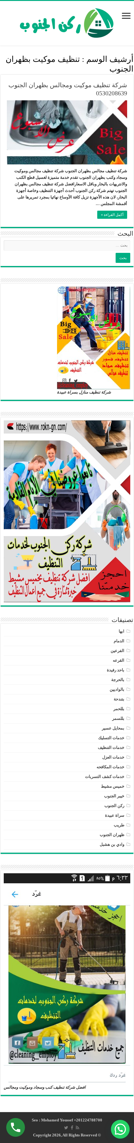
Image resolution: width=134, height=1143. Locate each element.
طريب (119, 825)
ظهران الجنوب (112, 834)
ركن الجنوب (114, 805)
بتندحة (119, 699)
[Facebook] (72, 1127)
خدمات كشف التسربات (104, 776)
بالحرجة (117, 679)
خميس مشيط (112, 786)
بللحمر (118, 708)
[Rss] (77, 1127)
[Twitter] (66, 1127)
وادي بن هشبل (112, 844)
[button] (120, 1129)
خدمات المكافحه (110, 767)
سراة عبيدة (114, 815)
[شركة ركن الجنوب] (67, 21)
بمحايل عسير (113, 728)
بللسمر (118, 718)
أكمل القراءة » (112, 215)
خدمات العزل (113, 757)
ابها (121, 631)
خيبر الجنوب (114, 796)
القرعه (118, 660)
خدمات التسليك (111, 737)
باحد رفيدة (115, 670)
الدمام (119, 641)
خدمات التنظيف (111, 747)
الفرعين (117, 650)
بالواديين (117, 689)
